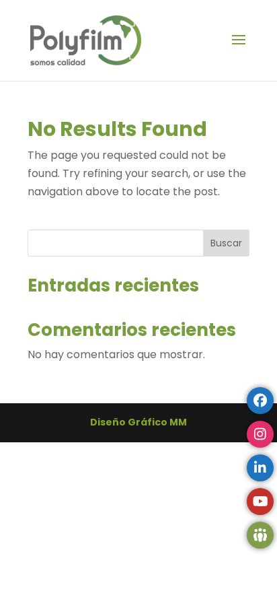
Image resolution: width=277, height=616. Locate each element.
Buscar (226, 243)
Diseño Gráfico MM (138, 422)
